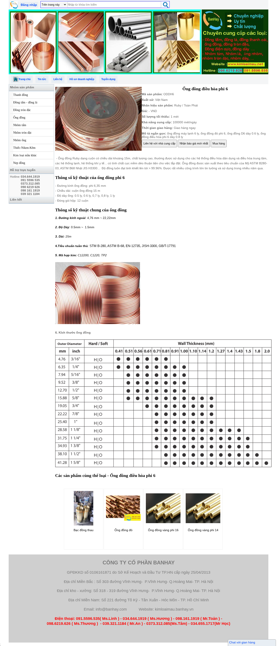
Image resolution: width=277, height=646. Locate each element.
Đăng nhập (29, 4)
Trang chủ (24, 79)
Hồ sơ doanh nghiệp (81, 79)
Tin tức (42, 79)
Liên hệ (57, 79)
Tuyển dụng (108, 79)
